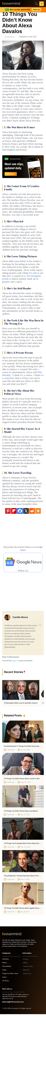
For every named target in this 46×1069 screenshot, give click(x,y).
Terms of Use (28, 1021)
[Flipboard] (14, 563)
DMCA (25, 1017)
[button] (41, 4)
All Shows (5, 1036)
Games (4, 1032)
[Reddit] (32, 563)
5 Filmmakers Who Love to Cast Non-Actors (20, 756)
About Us (26, 1025)
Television (5, 1014)
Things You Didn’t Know (10, 1028)
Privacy (25, 1014)
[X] (26, 563)
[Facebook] (20, 563)
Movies (4, 1017)
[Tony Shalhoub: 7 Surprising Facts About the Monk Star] (23, 914)
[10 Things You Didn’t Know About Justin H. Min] (23, 817)
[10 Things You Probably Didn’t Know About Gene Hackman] (23, 882)
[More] (38, 563)
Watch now (36, 9)
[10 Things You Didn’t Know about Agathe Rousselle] (23, 946)
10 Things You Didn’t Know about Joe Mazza (21, 864)
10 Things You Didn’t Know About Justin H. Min (22, 831)
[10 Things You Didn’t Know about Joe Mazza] (23, 849)
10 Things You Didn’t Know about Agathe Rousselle (23, 961)
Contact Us (27, 1028)
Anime (4, 1025)
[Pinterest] (8, 563)
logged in (15, 713)
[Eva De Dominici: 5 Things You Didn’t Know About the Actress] (23, 784)
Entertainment (7, 1021)
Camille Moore (10, 37)
